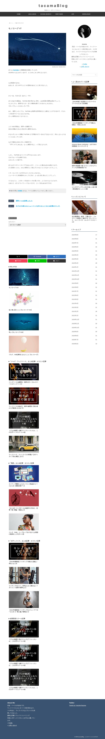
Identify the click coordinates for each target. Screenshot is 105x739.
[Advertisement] (37, 240)
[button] (56, 261)
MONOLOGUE (13, 218)
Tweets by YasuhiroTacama (77, 705)
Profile (85, 64)
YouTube (16, 70)
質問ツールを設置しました (24, 201)
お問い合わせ (85, 66)
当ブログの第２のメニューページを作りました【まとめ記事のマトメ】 (38, 206)
